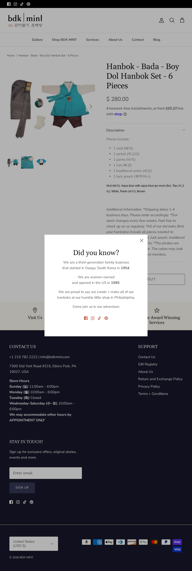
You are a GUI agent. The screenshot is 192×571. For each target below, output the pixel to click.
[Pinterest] (106, 318)
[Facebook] (86, 318)
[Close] (142, 240)
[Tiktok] (99, 318)
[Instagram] (92, 318)
